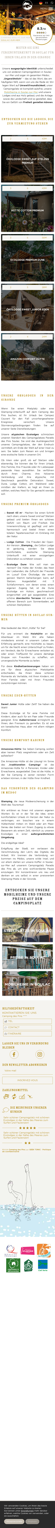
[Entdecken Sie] (43, 1265)
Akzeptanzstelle (14, 1522)
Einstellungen (27, 1511)
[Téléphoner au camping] (52, 3)
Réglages (32, 1522)
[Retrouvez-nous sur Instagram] (40, 1054)
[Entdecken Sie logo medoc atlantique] (27, 1251)
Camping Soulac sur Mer (15, 38)
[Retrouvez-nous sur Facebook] (14, 1054)
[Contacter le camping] (47, 3)
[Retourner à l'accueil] (27, 5)
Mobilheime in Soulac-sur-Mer (21, 92)
